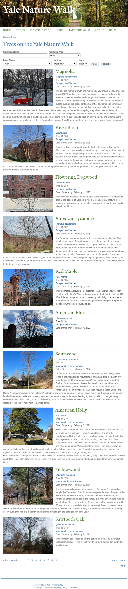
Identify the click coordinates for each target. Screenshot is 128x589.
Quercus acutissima (65, 524)
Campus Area (56, 52)
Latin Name (9, 60)
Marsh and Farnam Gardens (69, 366)
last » (122, 560)
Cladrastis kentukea (65, 475)
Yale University (12, 3)
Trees (20, 30)
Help (112, 30)
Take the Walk (79, 30)
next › (114, 560)
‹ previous (15, 560)
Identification (41, 30)
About (99, 30)
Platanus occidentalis (66, 224)
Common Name (11, 52)
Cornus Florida (63, 182)
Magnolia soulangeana (66, 76)
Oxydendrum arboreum (67, 359)
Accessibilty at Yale (42, 585)
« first (5, 560)
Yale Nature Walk (39, 10)
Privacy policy (57, 585)
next (123, 566)
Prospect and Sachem (66, 83)
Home (7, 30)
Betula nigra (61, 133)
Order (81, 60)
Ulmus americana (64, 318)
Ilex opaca (61, 415)
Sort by (57, 60)
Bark (60, 30)
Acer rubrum (62, 277)
